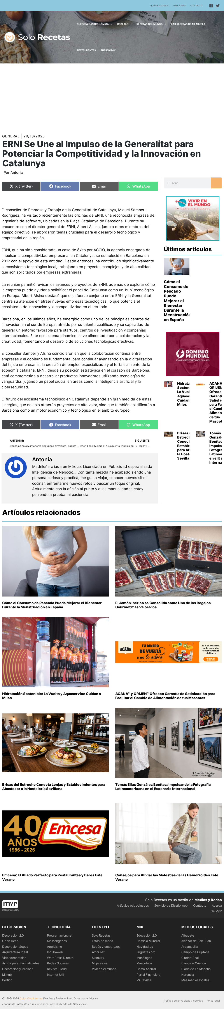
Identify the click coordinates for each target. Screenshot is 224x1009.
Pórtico (7, 980)
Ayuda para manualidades (20, 963)
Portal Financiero (148, 974)
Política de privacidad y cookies (183, 1000)
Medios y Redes (208, 900)
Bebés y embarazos (106, 946)
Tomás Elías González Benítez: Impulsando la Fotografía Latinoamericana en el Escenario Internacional (163, 786)
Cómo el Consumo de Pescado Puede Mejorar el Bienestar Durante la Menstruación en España (177, 300)
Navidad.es (144, 946)
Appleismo (54, 946)
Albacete (187, 935)
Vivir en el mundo (104, 969)
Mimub (7, 974)
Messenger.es (57, 941)
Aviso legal (213, 1000)
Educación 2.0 (146, 935)
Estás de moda (102, 941)
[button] (110, 24)
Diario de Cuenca (193, 963)
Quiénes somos (159, 5)
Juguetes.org (146, 952)
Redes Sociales (58, 963)
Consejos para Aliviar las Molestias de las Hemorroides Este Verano (166, 877)
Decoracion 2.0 (13, 935)
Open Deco (10, 941)
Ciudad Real (190, 958)
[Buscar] (216, 182)
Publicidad (179, 5)
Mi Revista (143, 980)
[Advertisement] (112, 96)
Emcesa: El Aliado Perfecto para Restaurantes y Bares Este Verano (52, 877)
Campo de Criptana (195, 952)
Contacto (196, 5)
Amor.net (98, 952)
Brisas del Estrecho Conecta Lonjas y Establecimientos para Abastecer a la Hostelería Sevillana (53, 786)
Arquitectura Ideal (15, 952)
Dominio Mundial (148, 941)
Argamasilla (189, 946)
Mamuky (98, 958)
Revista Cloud (57, 969)
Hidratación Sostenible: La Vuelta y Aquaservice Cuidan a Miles (188, 394)
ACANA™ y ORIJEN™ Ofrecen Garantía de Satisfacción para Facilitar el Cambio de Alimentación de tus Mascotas (165, 695)
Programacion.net (59, 935)
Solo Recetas (101, 935)
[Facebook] (211, 6)
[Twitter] (218, 6)
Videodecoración (14, 958)
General (11, 136)
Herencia (187, 974)
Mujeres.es (99, 963)
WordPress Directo (60, 958)
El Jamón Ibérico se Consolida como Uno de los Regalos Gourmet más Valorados (163, 605)
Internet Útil (55, 974)
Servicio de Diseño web (171, 905)
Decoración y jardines (17, 969)
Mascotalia (144, 963)
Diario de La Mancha (196, 969)
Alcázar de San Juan (196, 941)
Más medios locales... (196, 980)
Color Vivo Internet (31, 998)
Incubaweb (55, 952)
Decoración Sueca (15, 946)
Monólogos (144, 958)
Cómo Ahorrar (146, 969)
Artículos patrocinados (133, 905)
